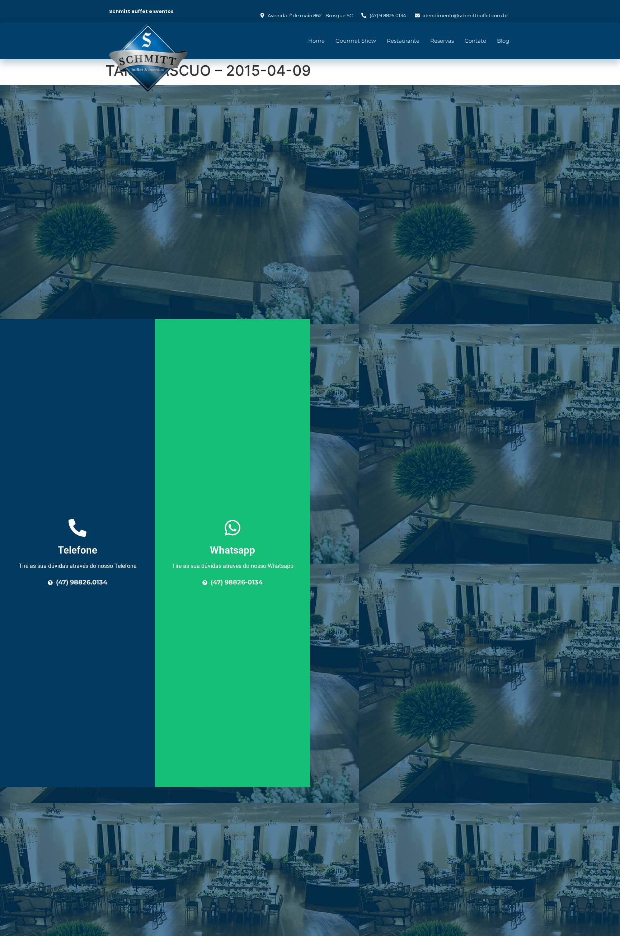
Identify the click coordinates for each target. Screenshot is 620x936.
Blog (503, 40)
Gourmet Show (355, 40)
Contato (475, 40)
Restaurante (403, 40)
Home (316, 40)
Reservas (442, 40)
